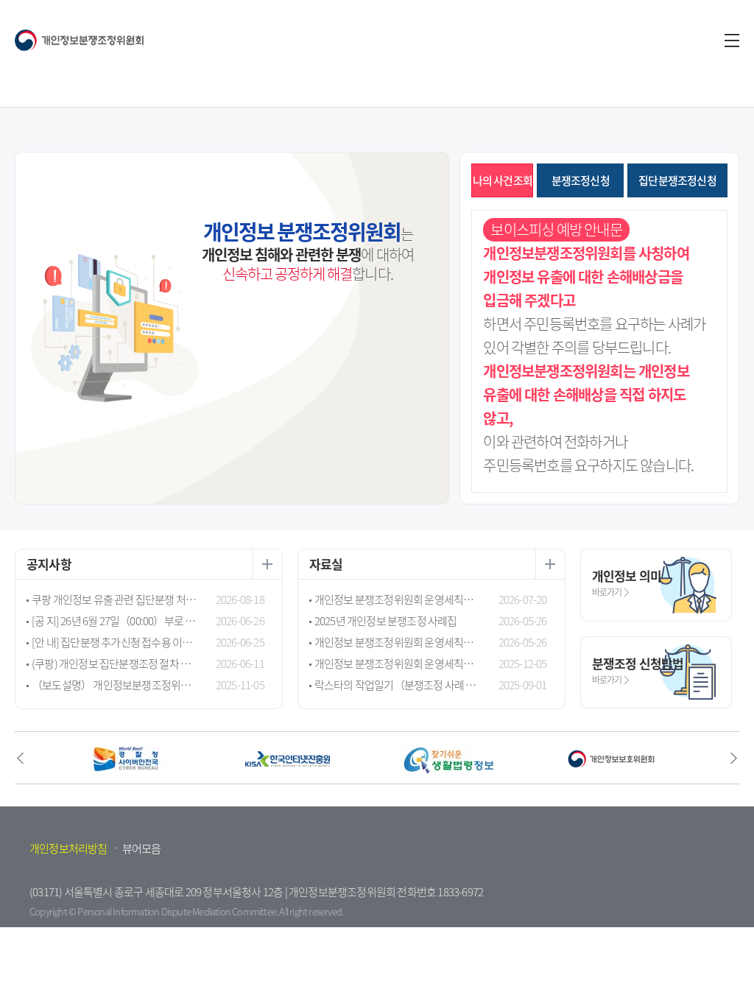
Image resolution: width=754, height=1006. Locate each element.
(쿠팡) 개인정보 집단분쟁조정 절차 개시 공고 (114, 663)
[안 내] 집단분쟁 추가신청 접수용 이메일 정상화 (114, 642)
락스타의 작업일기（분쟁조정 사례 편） (397, 685)
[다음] (733, 758)
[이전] (20, 758)
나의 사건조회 (502, 180)
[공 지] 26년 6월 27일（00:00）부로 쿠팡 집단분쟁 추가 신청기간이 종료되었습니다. (114, 621)
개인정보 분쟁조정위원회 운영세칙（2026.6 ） (397, 599)
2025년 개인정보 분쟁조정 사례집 (385, 621)
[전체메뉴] (732, 40)
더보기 (267, 564)
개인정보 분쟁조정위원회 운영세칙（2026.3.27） (397, 642)
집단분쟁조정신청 (677, 180)
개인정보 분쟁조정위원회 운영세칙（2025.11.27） (397, 663)
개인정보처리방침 (68, 848)
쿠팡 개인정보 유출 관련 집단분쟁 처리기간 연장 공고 (114, 599)
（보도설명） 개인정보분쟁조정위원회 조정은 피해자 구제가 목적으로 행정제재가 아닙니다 (114, 685)
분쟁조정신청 (581, 180)
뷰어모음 (141, 848)
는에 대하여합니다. (308, 250)
